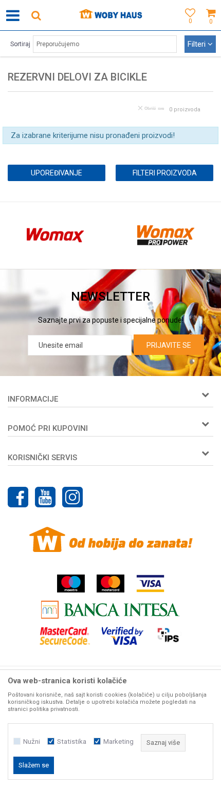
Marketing (118, 741)
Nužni (31, 741)
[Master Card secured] (65, 636)
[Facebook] (18, 497)
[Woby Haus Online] (110, 15)
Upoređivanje (56, 173)
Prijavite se (168, 345)
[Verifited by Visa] (122, 636)
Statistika (71, 741)
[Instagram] (72, 497)
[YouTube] (45, 497)
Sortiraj (20, 44)
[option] (55, 235)
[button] (36, 15)
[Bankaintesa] (110, 610)
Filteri (198, 44)
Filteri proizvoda (165, 173)
